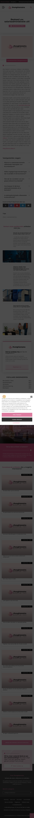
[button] (31, 397)
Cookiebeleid (16, 422)
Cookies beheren (17, 419)
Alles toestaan (17, 414)
